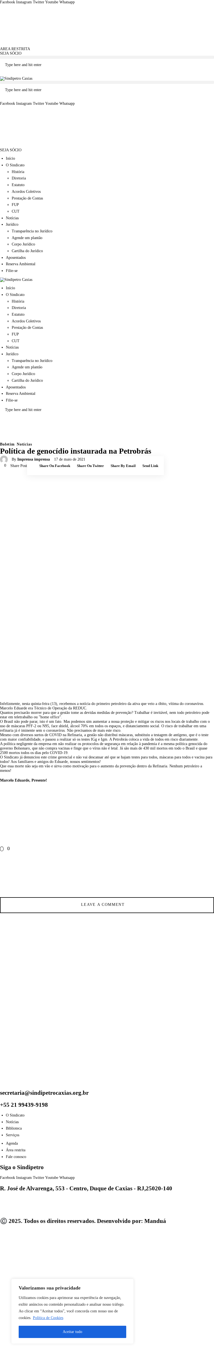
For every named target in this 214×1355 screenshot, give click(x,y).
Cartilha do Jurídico (27, 251)
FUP (15, 205)
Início (10, 158)
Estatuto (18, 185)
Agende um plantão (27, 238)
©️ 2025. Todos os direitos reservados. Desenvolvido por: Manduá (83, 1221)
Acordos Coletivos (26, 191)
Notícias (12, 218)
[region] (72, 1311)
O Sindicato (15, 165)
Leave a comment (104, 904)
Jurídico (12, 224)
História (18, 172)
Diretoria (19, 178)
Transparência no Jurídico (32, 231)
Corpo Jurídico (23, 244)
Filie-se (12, 271)
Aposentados (16, 258)
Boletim (7, 444)
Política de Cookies (48, 1318)
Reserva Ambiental (20, 264)
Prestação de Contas (27, 198)
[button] (107, 57)
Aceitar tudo (72, 1332)
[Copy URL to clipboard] (207, 874)
